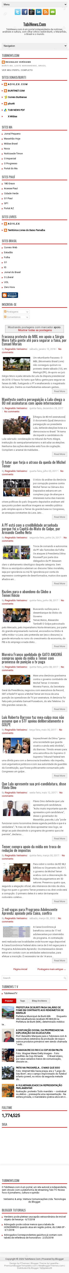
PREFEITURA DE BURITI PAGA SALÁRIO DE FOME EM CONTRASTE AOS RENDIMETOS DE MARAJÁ (40, 1010)
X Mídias (12, 116)
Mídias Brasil (11, 143)
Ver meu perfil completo (17, 70)
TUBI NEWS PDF (16, 110)
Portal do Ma (10, 168)
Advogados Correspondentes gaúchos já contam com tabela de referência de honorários (33, 1236)
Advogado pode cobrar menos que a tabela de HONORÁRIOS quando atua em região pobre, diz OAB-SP (34, 1226)
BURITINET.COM (16, 90)
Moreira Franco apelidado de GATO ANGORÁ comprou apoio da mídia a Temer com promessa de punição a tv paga (32, 658)
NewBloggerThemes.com (51, 1266)
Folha (7, 257)
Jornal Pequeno (12, 133)
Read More (59, 391)
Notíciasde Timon (13, 153)
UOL (6, 282)
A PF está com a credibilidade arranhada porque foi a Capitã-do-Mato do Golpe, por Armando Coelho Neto (31, 528)
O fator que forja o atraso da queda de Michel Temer (34, 464)
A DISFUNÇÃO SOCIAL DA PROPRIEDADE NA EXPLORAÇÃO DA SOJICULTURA (40, 1031)
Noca (7, 148)
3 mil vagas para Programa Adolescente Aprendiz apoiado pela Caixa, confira (29, 911)
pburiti (11, 103)
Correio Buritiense (17, 97)
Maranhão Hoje (12, 138)
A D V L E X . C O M (17, 84)
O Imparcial (10, 158)
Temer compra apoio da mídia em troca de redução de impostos (31, 848)
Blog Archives (39, 1001)
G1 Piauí (8, 198)
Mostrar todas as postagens (35, 330)
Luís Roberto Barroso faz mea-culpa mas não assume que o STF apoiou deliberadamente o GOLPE (33, 720)
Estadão (8, 252)
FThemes (24, 1263)
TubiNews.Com (34, 24)
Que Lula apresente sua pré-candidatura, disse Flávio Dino (34, 785)
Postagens (12, 311)
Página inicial (20, 969)
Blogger (36, 1201)
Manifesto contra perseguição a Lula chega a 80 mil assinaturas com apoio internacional (33, 401)
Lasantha (54, 1263)
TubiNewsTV (10, 993)
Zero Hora (9, 287)
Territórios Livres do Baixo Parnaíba (26, 230)
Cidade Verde (11, 193)
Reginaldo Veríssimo (18, 62)
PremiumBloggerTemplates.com (20, 1266)
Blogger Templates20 (41, 1268)
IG (5, 267)
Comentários (13, 317)
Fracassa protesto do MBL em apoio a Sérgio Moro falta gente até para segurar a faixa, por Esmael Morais (34, 340)
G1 (5, 262)
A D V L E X (14, 223)
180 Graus (9, 183)
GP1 (6, 203)
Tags (22, 1001)
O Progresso (10, 163)
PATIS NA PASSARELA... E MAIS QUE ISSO (38, 1067)
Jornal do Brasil (12, 272)
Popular (9, 1001)
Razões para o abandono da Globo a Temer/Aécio (26, 593)
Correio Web (10, 247)
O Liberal (8, 277)
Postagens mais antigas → (52, 969)
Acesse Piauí (11, 188)
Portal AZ (9, 208)
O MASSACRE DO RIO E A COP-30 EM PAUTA (39, 1050)
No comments (11, 411)
